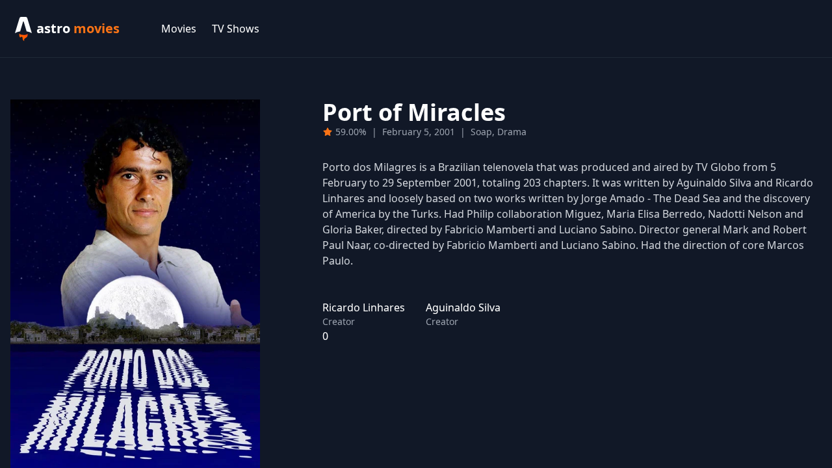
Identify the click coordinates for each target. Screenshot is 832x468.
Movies (178, 28)
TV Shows (235, 28)
